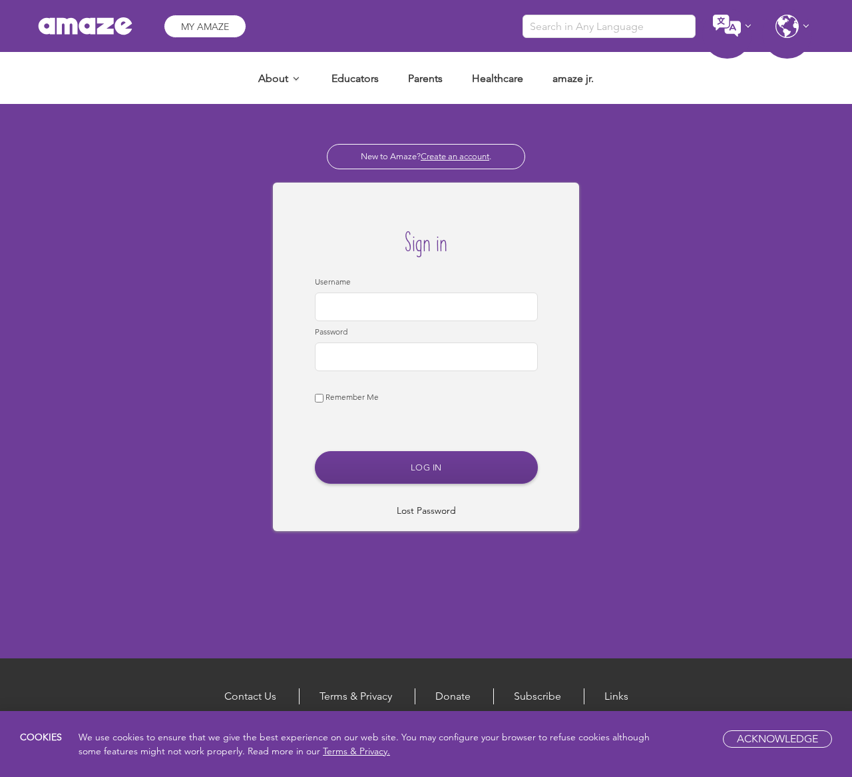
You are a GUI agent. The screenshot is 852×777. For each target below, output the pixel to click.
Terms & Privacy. (356, 751)
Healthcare (497, 78)
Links (616, 696)
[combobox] (609, 26)
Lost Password (426, 510)
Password (331, 332)
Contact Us (250, 696)
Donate (453, 696)
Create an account (455, 156)
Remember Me (351, 397)
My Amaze (205, 27)
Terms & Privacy (356, 696)
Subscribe (537, 696)
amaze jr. (573, 78)
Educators (355, 78)
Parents (425, 78)
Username (333, 282)
